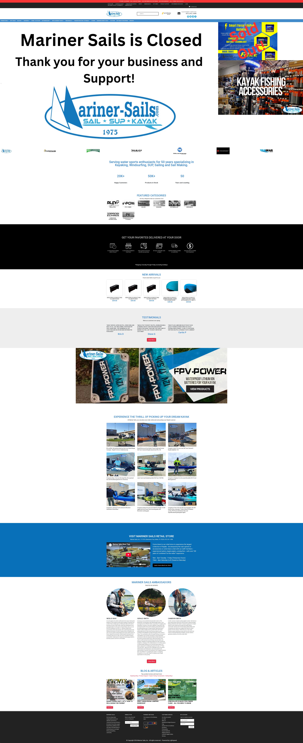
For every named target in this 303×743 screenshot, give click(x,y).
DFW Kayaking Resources (177, 4)
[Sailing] (143, 203)
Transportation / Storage (81, 20)
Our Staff (164, 719)
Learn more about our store (162, 565)
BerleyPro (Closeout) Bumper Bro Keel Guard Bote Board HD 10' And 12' (188, 299)
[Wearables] (189, 203)
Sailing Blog (168, 676)
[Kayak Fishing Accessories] (260, 87)
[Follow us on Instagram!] (188, 16)
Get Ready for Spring (122, 20)
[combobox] (148, 13)
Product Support (164, 4)
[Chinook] (49, 151)
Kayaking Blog (134, 676)
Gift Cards (155, 4)
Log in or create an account (186, 717)
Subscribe (134, 725)
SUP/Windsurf (46, 20)
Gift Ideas (13, 20)
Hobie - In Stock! (35, 20)
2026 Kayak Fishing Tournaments (115, 5)
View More (151, 340)
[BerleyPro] (6, 151)
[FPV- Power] (128, 203)
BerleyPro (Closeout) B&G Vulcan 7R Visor (133, 298)
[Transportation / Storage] (128, 214)
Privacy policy (165, 729)
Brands (132, 20)
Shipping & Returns (166, 732)
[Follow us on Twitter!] (193, 16)
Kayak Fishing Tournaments (157, 676)
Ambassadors (147, 4)
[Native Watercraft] (179, 151)
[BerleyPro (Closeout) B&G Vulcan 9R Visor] (115, 287)
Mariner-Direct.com (102, 20)
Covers (93, 20)
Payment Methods (166, 730)
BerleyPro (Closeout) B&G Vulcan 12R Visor (151, 298)
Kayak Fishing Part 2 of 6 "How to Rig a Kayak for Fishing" (120, 702)
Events (140, 4)
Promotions (4, 20)
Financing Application (131, 4)
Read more (109, 707)
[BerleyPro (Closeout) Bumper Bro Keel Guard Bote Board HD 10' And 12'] (188, 287)
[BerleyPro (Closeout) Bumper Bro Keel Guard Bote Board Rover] (170, 287)
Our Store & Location (166, 717)
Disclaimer (164, 727)
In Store (112, 20)
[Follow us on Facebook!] (195, 16)
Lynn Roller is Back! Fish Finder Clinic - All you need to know (180, 702)
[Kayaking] (159, 203)
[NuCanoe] (223, 151)
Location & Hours (119, 4)
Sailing (19, 20)
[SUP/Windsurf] (174, 203)
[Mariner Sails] (136, 151)
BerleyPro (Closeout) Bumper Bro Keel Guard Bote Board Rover (170, 299)
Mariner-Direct (128, 5)
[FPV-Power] (93, 151)
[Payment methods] (146, 723)
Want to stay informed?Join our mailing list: (130, 718)
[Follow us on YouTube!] (190, 16)
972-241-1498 (110, 4)
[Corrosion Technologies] (113, 214)
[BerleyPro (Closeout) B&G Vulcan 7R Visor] (133, 287)
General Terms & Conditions (168, 725)
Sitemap (163, 736)
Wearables (69, 20)
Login (186, 4)
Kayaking (26, 20)
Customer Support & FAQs (167, 734)
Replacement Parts (57, 20)
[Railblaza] (266, 151)
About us (164, 720)
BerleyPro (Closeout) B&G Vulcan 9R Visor (114, 298)
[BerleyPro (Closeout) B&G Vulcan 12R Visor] (151, 287)
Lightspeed (173, 740)
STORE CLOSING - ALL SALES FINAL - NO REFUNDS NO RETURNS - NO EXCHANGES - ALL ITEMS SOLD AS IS (151, 1)
